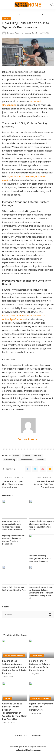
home (27, 456)
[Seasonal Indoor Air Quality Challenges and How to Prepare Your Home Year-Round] (41, 509)
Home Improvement (14, 656)
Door (16, 456)
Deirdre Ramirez (15, 33)
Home (7, 698)
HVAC (6, 19)
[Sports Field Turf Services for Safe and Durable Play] (14, 575)
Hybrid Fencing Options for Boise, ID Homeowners (41, 706)
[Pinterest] (43, 469)
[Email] (50, 469)
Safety (41, 460)
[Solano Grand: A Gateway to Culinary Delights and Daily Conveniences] (41, 648)
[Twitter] (35, 469)
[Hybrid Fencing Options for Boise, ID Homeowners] (41, 691)
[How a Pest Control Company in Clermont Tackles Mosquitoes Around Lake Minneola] (14, 509)
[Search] (52, 4)
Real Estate (37, 656)
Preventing (10, 460)
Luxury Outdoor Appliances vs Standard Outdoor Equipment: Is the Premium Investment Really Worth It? (41, 592)
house (38, 456)
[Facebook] (28, 469)
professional (27, 460)
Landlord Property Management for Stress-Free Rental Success (40, 558)
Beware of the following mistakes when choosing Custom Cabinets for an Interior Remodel (14, 667)
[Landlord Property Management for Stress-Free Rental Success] (41, 543)
